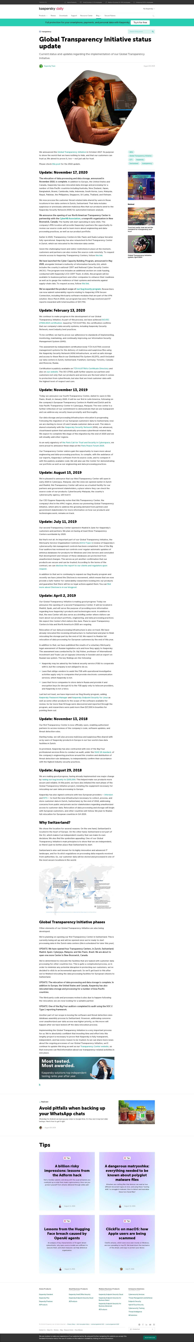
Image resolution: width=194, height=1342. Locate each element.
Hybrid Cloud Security (136, 1305)
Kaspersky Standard (46, 1294)
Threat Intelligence (135, 1312)
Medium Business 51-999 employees (119, 2)
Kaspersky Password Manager (53, 697)
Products (42, 16)
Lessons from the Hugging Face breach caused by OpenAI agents (67, 1233)
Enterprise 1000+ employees (144, 2)
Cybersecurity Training (136, 1308)
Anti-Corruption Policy (83, 1324)
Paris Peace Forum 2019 (92, 445)
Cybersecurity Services (136, 1294)
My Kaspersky (148, 9)
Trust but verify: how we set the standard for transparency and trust (140, 229)
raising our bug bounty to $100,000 (59, 779)
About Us (49, 1330)
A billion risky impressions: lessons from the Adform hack (67, 1170)
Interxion (108, 794)
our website (52, 372)
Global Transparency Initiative (72, 152)
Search (153, 32)
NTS (45, 798)
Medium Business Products (109, 1289)
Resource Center (86, 16)
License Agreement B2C (97, 1324)
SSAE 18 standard (103, 752)
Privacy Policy (71, 1324)
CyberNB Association (70, 218)
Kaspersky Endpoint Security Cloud (81, 1298)
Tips (68, 1158)
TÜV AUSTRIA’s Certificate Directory (91, 368)
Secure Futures (110, 16)
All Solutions (133, 1315)
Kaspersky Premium (46, 1301)
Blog (97, 16)
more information (107, 1338)
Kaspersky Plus (44, 1298)
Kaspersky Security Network (78, 427)
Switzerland (134, 163)
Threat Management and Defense (140, 1298)
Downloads (63, 16)
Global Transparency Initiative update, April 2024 (139, 256)
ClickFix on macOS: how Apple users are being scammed (127, 1233)
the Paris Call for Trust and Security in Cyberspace (86, 442)
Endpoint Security (135, 1301)
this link (99, 255)
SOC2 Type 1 (86, 543)
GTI (131, 160)
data (131, 152)
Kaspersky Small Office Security (79, 1294)
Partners (56, 1330)
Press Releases (79, 1330)
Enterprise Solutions (136, 1289)
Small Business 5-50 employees (92, 2)
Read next (44, 1102)
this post (56, 164)
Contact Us (42, 1330)
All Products (43, 1305)
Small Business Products (78, 1289)
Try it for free (140, 22)
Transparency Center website (94, 1046)
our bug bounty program (89, 289)
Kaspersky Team (49, 66)
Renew (53, 16)
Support (74, 16)
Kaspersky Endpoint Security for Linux (90, 697)
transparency (46, 31)
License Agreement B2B (112, 1324)
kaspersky (140, 160)
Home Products (71, 2)
